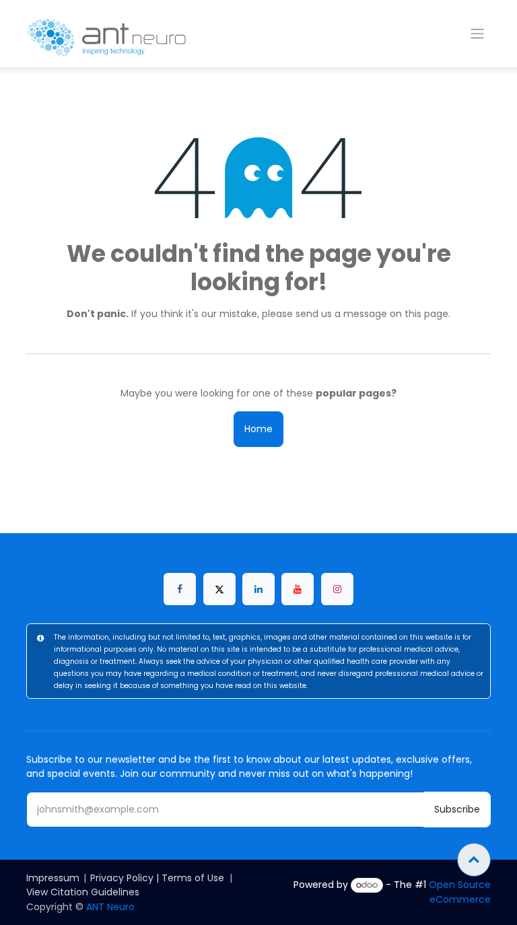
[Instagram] (337, 589)
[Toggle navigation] (477, 34)
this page (426, 313)
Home (258, 429)
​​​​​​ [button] (474, 860)
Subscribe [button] (457, 809)
